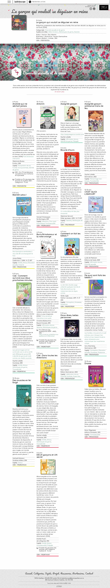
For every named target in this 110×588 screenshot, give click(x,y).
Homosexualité (50, 223)
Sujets (48, 573)
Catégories (39, 573)
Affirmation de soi (72, 139)
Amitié (20, 263)
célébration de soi (72, 374)
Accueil (28, 573)
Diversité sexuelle (90, 264)
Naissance (64, 304)
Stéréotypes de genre (66, 32)
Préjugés (76, 141)
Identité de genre (66, 141)
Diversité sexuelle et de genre (55, 30)
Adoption (45, 221)
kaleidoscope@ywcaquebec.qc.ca (72, 578)
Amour (25, 263)
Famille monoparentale (20, 168)
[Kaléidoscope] (20, 1)
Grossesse (78, 302)
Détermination (53, 32)
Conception (70, 302)
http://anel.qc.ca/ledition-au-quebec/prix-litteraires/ (48, 335)
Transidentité (94, 181)
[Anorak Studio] (59, 586)
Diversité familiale (66, 376)
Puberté (21, 265)
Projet (56, 573)
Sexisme (76, 32)
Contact (89, 573)
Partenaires (78, 573)
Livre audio (47, 318)
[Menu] (9, 1)
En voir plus (59, 562)
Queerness (76, 376)
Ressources (65, 573)
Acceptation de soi (24, 165)
